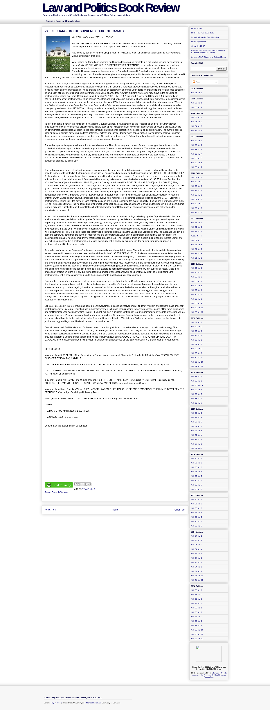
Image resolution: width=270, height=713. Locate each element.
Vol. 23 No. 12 (197, 639)
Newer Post (50, 509)
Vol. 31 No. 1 (196, 223)
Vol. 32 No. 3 (196, 186)
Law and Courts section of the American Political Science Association (209, 675)
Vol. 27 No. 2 (196, 444)
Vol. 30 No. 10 (197, 308)
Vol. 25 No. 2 (196, 504)
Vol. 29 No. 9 (196, 357)
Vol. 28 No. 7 (196, 403)
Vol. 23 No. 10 (197, 630)
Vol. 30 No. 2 (196, 272)
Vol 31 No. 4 (196, 236)
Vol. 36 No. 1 (196, 93)
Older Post (179, 509)
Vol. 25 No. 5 (196, 517)
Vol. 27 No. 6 (196, 426)
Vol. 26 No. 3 (196, 467)
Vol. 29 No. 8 (196, 353)
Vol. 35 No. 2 (196, 107)
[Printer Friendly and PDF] (59, 485)
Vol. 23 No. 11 (197, 634)
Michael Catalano (93, 703)
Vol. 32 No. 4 (196, 190)
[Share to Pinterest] (89, 484)
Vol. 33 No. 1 (196, 141)
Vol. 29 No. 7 (196, 349)
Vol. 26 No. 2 (196, 463)
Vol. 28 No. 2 (196, 381)
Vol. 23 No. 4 (196, 603)
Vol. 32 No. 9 (196, 213)
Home (115, 509)
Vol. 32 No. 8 (196, 208)
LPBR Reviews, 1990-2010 (202, 33)
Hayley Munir (56, 703)
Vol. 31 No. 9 (196, 258)
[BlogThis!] (79, 484)
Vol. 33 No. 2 (196, 145)
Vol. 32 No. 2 (196, 182)
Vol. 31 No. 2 (196, 227)
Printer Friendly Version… (57, 492)
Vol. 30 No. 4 (196, 281)
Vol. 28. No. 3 (197, 385)
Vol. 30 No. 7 (196, 294)
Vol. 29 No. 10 (197, 362)
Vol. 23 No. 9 (196, 625)
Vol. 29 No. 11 (197, 366)
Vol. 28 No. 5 (196, 394)
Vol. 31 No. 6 (196, 245)
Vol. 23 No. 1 (196, 590)
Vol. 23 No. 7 (196, 617)
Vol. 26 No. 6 (196, 480)
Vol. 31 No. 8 (196, 253)
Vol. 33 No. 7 (196, 167)
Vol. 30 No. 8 (196, 299)
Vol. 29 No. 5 (196, 340)
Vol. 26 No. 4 (196, 472)
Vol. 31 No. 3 (196, 231)
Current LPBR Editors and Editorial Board (208, 57)
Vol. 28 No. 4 (196, 390)
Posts (197, 82)
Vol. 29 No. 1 (196, 322)
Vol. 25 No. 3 (196, 508)
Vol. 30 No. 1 (196, 268)
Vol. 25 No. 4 (196, 513)
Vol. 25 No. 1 (196, 499)
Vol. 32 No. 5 (196, 195)
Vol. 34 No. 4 (196, 131)
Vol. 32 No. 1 (196, 177)
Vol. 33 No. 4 (196, 154)
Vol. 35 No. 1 (196, 103)
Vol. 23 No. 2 (196, 595)
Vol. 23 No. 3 (196, 599)
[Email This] (76, 484)
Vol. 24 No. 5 (196, 554)
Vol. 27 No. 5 (196, 431)
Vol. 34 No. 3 (196, 126)
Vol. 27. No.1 (196, 448)
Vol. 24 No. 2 (196, 540)
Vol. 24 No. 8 (196, 567)
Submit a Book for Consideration (205, 37)
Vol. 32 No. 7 (196, 204)
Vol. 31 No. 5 (196, 240)
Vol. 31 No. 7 (196, 249)
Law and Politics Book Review (110, 7)
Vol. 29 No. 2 (196, 327)
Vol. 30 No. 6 (196, 290)
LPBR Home (196, 28)
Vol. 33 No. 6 (196, 163)
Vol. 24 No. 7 (196, 562)
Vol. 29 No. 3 (196, 331)
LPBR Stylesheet (198, 42)
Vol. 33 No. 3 (196, 149)
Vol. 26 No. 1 (196, 458)
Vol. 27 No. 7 (196, 422)
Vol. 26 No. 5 (196, 476)
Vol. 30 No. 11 (197, 312)
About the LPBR (198, 46)
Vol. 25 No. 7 (196, 526)
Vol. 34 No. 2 (196, 122)
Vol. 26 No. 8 (196, 489)
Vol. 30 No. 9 (196, 303)
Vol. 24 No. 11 (197, 580)
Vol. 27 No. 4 (196, 435)
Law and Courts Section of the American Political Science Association (208, 51)
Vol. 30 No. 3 (196, 277)
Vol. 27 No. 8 (88, 489)
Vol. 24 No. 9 (196, 571)
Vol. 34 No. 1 (196, 117)
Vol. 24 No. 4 (196, 549)
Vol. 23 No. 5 (196, 608)
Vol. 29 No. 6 (196, 344)
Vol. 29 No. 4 (196, 335)
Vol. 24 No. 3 (196, 545)
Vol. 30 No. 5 (196, 286)
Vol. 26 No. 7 (196, 485)
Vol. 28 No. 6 (196, 398)
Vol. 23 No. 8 (196, 621)
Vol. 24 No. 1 (196, 536)
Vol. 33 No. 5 (196, 158)
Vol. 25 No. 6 (196, 521)
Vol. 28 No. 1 (196, 376)
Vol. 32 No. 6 (196, 199)
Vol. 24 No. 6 (196, 558)
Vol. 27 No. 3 (196, 439)
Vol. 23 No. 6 (196, 612)
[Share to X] (82, 484)
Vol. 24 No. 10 (197, 576)
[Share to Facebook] (86, 484)
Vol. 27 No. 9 (196, 413)
